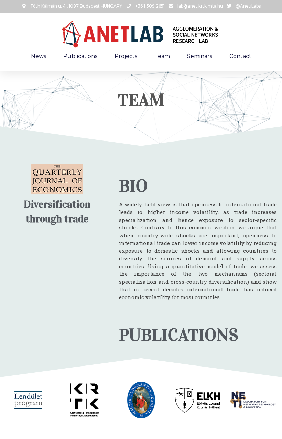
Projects (126, 56)
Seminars (199, 56)
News (38, 56)
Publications (80, 56)
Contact (240, 56)
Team (162, 56)
